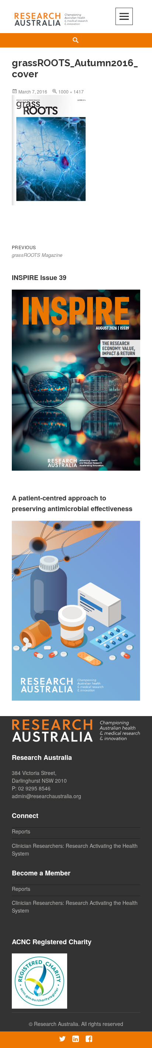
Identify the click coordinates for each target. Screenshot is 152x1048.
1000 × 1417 (71, 91)
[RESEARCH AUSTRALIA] (51, 17)
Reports (21, 831)
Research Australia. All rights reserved (78, 1023)
